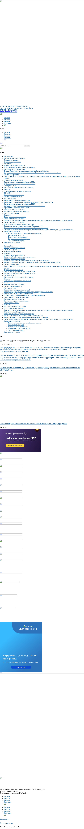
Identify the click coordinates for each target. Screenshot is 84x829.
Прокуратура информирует (17, 237)
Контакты (7, 123)
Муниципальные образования (14, 165)
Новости (7, 119)
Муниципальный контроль (13, 180)
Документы (8, 164)
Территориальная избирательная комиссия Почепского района (26, 228)
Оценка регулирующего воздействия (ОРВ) (19, 182)
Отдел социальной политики (14, 219)
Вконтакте (4, 819)
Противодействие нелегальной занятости (18, 187)
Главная (7, 118)
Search (2, 146)
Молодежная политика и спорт (15, 217)
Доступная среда (10, 198)
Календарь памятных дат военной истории (19, 224)
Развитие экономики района (14, 195)
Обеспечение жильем (11, 213)
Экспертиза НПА (10, 186)
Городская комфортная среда (14, 209)
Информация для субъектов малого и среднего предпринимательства (28, 202)
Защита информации (11, 175)
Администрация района (12, 162)
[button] (42, 129)
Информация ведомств (12, 231)
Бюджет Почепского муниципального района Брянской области (26, 171)
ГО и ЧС (7, 193)
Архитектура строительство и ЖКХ (16, 208)
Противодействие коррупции (14, 169)
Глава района (8, 156)
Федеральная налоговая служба (19, 239)
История (7, 121)
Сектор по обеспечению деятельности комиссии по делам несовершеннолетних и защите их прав (38, 220)
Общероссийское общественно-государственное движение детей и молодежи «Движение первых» (38, 230)
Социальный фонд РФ (16, 235)
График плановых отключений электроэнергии (24, 233)
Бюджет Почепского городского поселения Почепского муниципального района (32, 173)
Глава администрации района (14, 158)
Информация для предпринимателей (17, 200)
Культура (7, 215)
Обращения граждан (11, 160)
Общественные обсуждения (14, 222)
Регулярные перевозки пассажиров (16, 211)
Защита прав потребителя (13, 197)
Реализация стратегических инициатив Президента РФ (23, 226)
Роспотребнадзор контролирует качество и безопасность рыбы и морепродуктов (33, 424)
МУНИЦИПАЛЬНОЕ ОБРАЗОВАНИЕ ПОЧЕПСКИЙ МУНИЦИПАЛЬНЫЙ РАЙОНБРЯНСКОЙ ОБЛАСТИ (16, 108)
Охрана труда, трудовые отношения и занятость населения (24, 206)
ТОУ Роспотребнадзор (16, 241)
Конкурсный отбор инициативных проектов (19, 167)
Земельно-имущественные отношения (17, 191)
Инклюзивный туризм (12, 242)
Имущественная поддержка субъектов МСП (19, 204)
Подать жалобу (21, 667)
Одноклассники (6, 823)
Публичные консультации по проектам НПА (19, 184)
